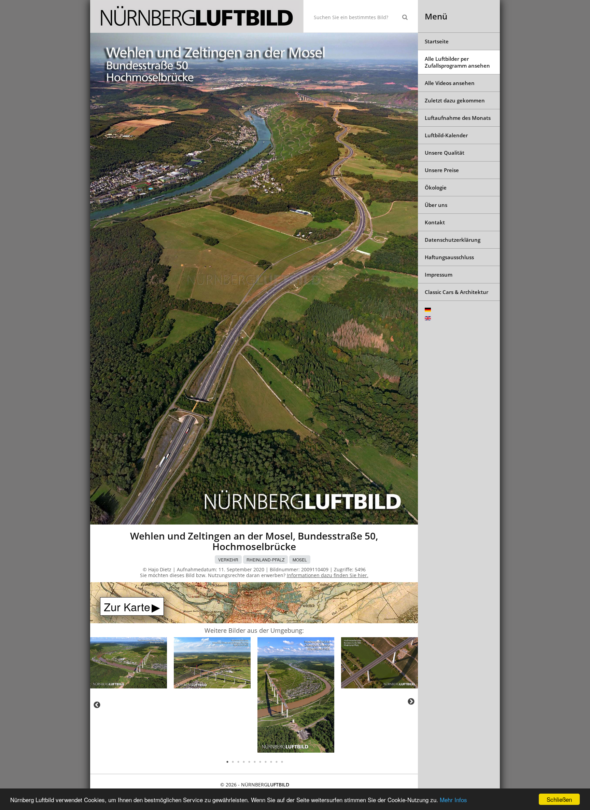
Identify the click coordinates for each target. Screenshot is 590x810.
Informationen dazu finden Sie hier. (327, 575)
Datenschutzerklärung (452, 239)
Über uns (436, 204)
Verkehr (228, 559)
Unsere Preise (442, 170)
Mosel (300, 559)
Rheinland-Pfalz (265, 559)
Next (411, 701)
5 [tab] (249, 761)
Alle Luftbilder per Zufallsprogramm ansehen (457, 62)
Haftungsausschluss (449, 257)
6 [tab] (254, 761)
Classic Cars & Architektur (456, 292)
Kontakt (435, 222)
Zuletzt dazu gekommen (455, 100)
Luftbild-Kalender (446, 135)
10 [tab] (276, 761)
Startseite (437, 41)
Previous (97, 704)
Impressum (438, 274)
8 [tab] (265, 761)
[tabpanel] (128, 664)
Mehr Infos (453, 799)
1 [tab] (227, 761)
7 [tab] (260, 761)
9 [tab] (271, 761)
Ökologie (436, 187)
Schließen (559, 799)
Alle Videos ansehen (450, 83)
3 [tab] (238, 761)
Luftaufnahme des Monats (458, 117)
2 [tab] (232, 761)
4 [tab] (243, 761)
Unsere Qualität (444, 152)
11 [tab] (282, 761)
